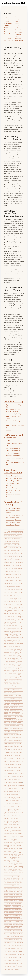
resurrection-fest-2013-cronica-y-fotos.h (12, 556)
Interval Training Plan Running (14, 515)
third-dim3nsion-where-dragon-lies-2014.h (13, 930)
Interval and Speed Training (13, 503)
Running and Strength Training (14, 478)
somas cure (13, 945)
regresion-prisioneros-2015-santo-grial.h (13, 918)
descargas (15, 715)
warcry (5, 538)
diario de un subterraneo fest (10, 662)
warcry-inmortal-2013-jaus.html (17, 569)
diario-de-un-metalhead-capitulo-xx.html (13, 848)
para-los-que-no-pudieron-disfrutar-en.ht (13, 801)
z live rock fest (21, 785)
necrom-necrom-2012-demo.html (11, 827)
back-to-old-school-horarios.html (11, 933)
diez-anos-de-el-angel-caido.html (14, 722)
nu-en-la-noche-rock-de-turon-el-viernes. (13, 803)
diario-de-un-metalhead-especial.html (12, 767)
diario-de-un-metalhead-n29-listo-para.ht (13, 894)
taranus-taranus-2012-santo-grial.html (12, 788)
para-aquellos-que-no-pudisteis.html (12, 878)
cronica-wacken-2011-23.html (13, 864)
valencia (16, 816)
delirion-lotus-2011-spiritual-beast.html (12, 869)
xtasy (13, 562)
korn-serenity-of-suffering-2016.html (12, 694)
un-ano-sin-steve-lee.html (9, 809)
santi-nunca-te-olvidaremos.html (11, 555)
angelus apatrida (8, 560)
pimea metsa (7, 703)
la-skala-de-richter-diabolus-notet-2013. (13, 800)
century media (14, 532)
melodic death (20, 846)
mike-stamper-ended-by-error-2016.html (13, 745)
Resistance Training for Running (14, 488)
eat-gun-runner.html (8, 924)
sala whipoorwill (19, 749)
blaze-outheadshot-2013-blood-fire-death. (13, 659)
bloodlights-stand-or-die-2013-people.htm (13, 592)
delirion (20, 923)
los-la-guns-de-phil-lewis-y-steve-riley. (12, 725)
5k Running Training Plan (13, 453)
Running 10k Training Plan (13, 448)
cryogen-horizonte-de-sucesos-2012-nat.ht (13, 890)
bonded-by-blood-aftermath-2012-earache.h (13, 861)
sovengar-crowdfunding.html (10, 962)
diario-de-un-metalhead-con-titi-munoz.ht (13, 891)
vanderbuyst (12, 632)
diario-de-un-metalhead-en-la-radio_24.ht (13, 601)
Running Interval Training (13, 517)
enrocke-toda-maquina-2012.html (11, 849)
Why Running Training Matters (8, 25)
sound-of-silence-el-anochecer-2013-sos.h (13, 728)
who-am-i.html (7, 903)
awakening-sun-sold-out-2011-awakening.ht (13, 866)
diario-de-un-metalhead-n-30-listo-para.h (13, 897)
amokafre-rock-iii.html (16, 692)
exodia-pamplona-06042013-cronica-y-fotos (13, 870)
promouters (6, 819)
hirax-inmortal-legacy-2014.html (11, 905)
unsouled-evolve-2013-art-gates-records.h (13, 537)
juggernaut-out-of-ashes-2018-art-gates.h (13, 677)
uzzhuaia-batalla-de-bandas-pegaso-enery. (13, 798)
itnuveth (20, 782)
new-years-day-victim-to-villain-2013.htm (13, 674)
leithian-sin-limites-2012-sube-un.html (12, 875)
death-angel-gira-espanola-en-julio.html (13, 926)
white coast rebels (8, 923)
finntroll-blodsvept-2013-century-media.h (13, 604)
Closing (17, 19)
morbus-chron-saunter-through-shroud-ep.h (13, 867)
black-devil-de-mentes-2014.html (11, 758)
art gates (13, 599)
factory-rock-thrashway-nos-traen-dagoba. (13, 676)
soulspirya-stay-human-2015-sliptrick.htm (13, 700)
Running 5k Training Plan (13, 455)
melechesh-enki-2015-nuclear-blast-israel (13, 921)
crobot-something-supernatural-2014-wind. (13, 558)
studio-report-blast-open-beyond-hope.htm (13, 724)
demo (11, 822)
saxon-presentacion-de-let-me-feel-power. (13, 920)
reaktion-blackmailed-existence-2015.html (13, 768)
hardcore (19, 664)
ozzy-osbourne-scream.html (16, 671)
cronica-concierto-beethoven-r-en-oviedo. (13, 667)
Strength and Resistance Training (18, 34)
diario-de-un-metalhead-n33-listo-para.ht (13, 858)
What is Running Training (6, 19)
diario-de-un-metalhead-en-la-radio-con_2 (13, 854)
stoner (10, 813)
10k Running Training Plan (13, 450)
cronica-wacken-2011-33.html (10, 610)
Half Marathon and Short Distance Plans (19, 27)
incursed (6, 679)
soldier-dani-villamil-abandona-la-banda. (13, 752)
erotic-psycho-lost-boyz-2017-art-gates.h (13, 929)
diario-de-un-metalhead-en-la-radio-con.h (13, 608)
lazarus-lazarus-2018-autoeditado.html (12, 731)
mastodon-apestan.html (18, 924)
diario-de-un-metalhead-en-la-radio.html (13, 602)
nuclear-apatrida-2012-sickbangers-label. (13, 658)
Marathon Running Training (13, 414)
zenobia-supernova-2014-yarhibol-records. (13, 559)
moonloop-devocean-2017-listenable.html (13, 960)
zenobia (6, 593)
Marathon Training (13, 401)
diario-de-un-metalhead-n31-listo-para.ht (13, 893)
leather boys (14, 736)
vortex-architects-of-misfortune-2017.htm (13, 665)
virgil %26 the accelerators (9, 748)
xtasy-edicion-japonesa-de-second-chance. (13, 730)
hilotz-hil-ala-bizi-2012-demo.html (11, 549)
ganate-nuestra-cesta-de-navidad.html (13, 571)
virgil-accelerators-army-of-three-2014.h (12, 701)
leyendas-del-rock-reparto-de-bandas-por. (13, 661)
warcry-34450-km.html (13, 593)
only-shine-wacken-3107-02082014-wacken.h (13, 750)
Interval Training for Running (14, 520)
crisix (10, 712)
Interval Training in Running (13, 508)
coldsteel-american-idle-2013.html (11, 804)
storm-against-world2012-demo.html (12, 860)
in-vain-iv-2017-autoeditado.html (11, 754)
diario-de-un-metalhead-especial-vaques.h (13, 899)
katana (19, 631)
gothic (17, 773)
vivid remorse (13, 783)
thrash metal (17, 599)
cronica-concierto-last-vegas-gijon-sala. (12, 656)
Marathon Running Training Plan (15, 425)
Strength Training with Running (14, 476)
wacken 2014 (20, 807)
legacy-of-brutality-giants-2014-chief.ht (12, 795)
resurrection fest (10, 535)
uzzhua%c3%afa (7, 719)
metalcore (17, 535)
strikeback (6, 668)
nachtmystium (7, 770)
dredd (14, 822)
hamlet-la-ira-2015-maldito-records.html (12, 673)
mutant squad (14, 721)
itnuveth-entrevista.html (16, 903)
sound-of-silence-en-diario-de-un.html (13, 786)
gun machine (7, 783)
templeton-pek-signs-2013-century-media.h (13, 607)
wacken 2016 (19, 590)
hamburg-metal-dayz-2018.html (11, 695)
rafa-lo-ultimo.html (18, 553)
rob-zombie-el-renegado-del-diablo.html (13, 572)
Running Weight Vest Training (14, 481)
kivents (19, 855)
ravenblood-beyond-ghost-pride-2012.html (13, 932)
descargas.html (19, 698)
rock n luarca (15, 923)
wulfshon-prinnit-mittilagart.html (11, 855)
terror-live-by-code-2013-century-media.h (13, 655)
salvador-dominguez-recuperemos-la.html (13, 746)
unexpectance (7, 840)
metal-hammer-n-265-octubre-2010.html (12, 876)
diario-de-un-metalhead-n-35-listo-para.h (13, 797)
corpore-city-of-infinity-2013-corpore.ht (12, 927)
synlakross (6, 632)
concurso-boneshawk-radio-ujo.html (12, 605)
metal (9, 531)
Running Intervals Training (13, 522)
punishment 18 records (17, 765)
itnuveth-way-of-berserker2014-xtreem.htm (13, 902)
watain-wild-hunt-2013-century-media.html (13, 857)
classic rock (12, 845)
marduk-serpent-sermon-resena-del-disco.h (13, 873)
